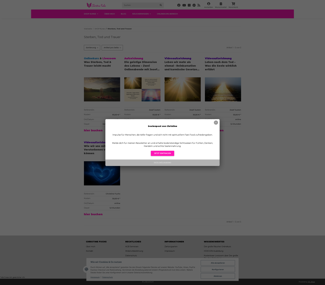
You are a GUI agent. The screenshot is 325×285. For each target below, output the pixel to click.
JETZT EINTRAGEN (162, 153)
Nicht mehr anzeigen (162, 162)
